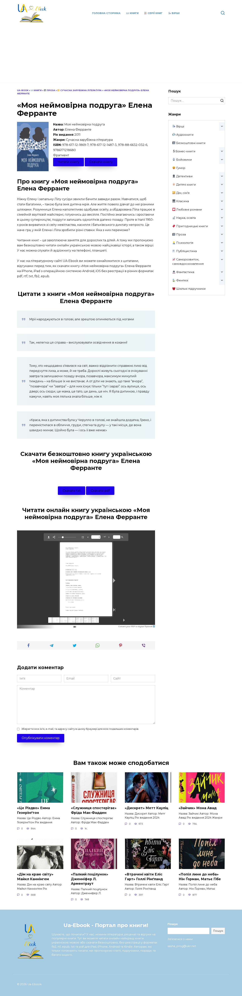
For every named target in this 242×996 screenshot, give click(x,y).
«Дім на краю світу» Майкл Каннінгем (35, 876)
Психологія (184, 243)
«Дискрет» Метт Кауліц (146, 808)
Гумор (180, 168)
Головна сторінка (106, 13)
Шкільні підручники (190, 288)
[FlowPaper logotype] (69, 626)
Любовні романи (188, 209)
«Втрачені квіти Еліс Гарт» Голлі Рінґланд (144, 876)
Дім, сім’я (182, 193)
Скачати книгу (100, 162)
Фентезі (181, 280)
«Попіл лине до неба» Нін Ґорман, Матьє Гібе (200, 876)
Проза (50, 90)
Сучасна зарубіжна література (81, 90)
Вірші (175, 13)
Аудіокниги (184, 134)
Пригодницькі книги (191, 226)
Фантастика (184, 272)
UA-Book (22, 90)
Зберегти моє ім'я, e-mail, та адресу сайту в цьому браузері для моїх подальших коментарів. (80, 728)
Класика (182, 201)
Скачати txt (72, 490)
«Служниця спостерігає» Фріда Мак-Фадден (93, 810)
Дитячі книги (185, 184)
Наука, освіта (185, 218)
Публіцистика (186, 251)
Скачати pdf (100, 490)
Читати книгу (68, 162)
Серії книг (154, 13)
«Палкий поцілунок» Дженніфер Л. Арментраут (89, 878)
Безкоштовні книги (190, 143)
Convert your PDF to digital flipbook (135, 626)
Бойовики (183, 159)
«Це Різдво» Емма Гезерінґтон (33, 810)
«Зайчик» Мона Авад (197, 808)
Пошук (173, 924)
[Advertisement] (121, 51)
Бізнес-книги (185, 151)
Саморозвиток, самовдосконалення (188, 261)
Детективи (184, 176)
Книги (134, 13)
